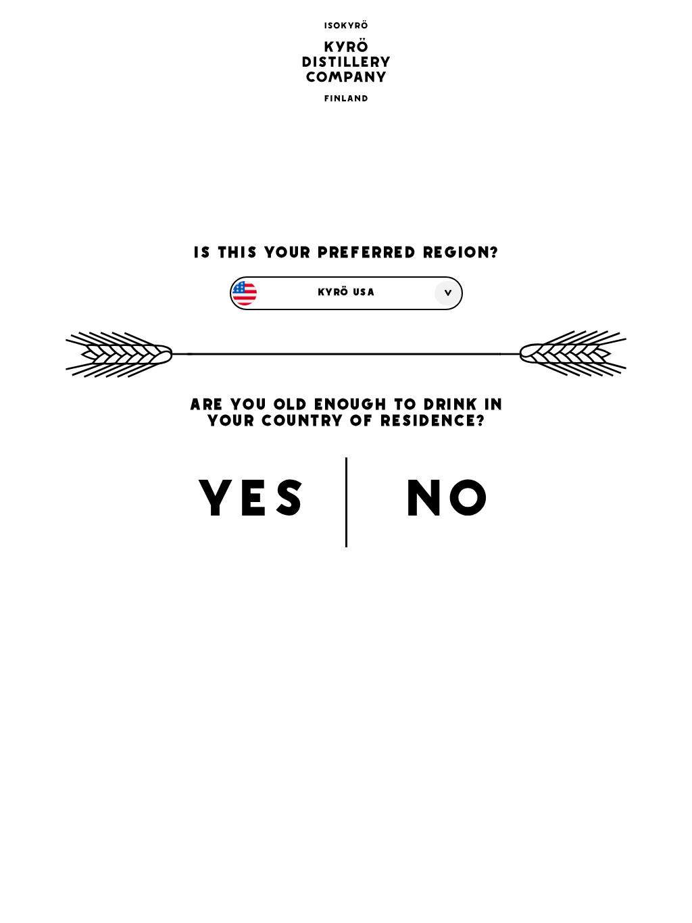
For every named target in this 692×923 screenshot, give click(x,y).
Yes (251, 503)
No (447, 503)
